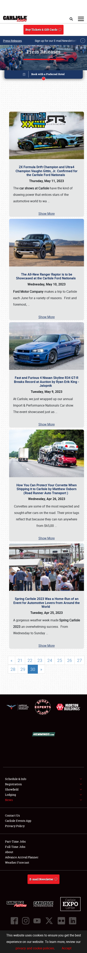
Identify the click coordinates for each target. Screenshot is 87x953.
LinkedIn (72, 920)
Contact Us (12, 815)
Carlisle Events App (18, 821)
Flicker (61, 920)
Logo (15, 19)
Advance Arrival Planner (21, 857)
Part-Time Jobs (15, 841)
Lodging (10, 795)
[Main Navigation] (81, 19)
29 (22, 669)
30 (32, 669)
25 (59, 660)
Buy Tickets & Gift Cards (41, 29)
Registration (13, 784)
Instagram (25, 920)
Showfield (11, 789)
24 (49, 660)
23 (39, 660)
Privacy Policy (15, 826)
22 (30, 660)
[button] (43, 75)
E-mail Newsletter (41, 879)
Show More (46, 213)
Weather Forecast (17, 862)
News (9, 800)
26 (69, 660)
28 (13, 669)
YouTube (37, 920)
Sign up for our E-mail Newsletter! (55, 41)
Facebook (14, 920)
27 (79, 660)
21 (20, 660)
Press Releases (12, 41)
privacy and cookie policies (35, 948)
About (9, 852)
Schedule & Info (15, 779)
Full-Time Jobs (15, 847)
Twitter (49, 920)
